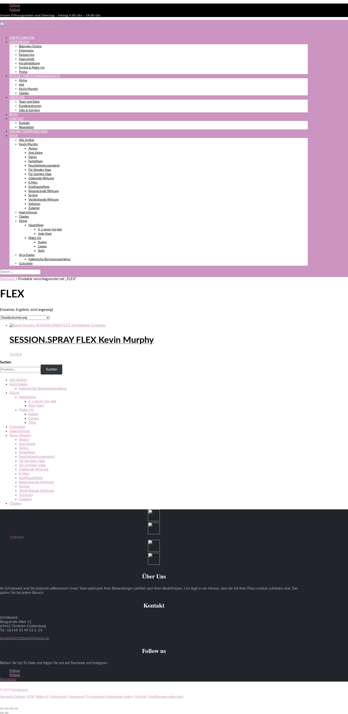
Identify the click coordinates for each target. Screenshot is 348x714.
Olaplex (24, 93)
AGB (30, 696)
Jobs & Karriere (29, 110)
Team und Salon (29, 101)
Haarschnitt (26, 59)
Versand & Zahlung (12, 696)
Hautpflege (36, 225)
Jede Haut (45, 233)
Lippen (42, 246)
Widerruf (42, 696)
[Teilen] (11, 708)
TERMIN (17, 537)
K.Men (32, 182)
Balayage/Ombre (30, 46)
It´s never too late (50, 229)
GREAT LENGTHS (21, 38)
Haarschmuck (28, 212)
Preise (23, 72)
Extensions (26, 50)
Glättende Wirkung (41, 178)
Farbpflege (35, 161)
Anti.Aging (35, 152)
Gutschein (26, 263)
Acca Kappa (26, 255)
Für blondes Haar (39, 170)
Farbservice (26, 55)
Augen (42, 242)
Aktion (32, 148)
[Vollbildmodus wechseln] (7, 708)
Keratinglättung (29, 63)
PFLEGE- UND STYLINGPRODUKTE (34, 76)
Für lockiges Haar (40, 174)
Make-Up (34, 238)
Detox (32, 157)
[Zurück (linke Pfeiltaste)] (2, 713)
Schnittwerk (20, 690)
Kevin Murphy (28, 89)
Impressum (77, 696)
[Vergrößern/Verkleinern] (2, 708)
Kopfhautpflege (38, 187)
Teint (41, 250)
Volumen (34, 204)
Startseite (7, 279)
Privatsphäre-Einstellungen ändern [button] (110, 696)
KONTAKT (16, 118)
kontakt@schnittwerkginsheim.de (24, 638)
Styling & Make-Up (32, 67)
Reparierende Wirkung (43, 191)
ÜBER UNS (17, 97)
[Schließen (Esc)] (16, 708)
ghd (21, 84)
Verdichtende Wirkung (43, 199)
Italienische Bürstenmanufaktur (49, 259)
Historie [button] (140, 696)
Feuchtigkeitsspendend (43, 165)
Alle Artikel (26, 140)
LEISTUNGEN (19, 42)
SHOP (13, 135)
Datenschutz (58, 696)
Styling (33, 195)
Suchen (5, 362)
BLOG (13, 114)
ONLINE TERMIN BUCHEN (28, 131)
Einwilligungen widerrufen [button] (165, 696)
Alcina (23, 80)
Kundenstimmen (30, 106)
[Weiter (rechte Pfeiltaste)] (7, 713)
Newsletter (26, 127)
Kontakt (24, 123)
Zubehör (34, 208)
